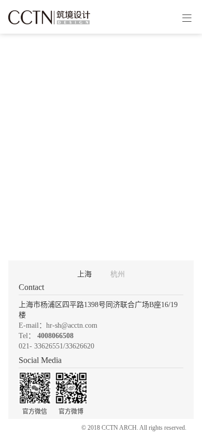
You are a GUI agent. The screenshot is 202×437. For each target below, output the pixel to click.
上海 (84, 274)
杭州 (117, 274)
